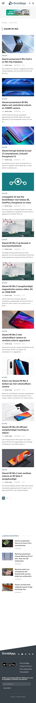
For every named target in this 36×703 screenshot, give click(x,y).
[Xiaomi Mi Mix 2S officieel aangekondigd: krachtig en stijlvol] (18, 412)
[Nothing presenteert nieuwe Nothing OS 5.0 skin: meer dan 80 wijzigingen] (7, 556)
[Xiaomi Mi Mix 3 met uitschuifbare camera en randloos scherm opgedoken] (18, 320)
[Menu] (3, 3)
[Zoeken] (33, 3)
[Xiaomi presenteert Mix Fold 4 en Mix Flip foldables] (18, 44)
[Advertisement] (18, 517)
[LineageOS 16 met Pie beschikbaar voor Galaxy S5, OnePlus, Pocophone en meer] (18, 182)
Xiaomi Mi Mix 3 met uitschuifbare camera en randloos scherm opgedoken (16, 337)
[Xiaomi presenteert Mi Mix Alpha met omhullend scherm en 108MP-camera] (18, 87)
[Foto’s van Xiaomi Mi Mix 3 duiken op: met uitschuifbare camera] (18, 366)
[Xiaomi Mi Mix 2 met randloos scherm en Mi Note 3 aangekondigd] (18, 458)
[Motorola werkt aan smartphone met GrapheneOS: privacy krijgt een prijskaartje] (7, 572)
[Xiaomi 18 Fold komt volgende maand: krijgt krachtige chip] (7, 587)
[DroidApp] (17, 3)
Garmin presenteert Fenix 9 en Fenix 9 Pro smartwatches (23, 543)
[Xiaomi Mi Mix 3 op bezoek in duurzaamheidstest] (18, 228)
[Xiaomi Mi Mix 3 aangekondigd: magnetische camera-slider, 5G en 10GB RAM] (18, 271)
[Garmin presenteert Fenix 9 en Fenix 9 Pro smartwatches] (7, 543)
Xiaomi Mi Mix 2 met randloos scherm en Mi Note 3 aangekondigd (16, 476)
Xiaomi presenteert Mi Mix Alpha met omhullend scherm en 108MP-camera (16, 105)
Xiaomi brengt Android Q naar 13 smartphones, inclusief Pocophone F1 (17, 153)
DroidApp (4, 22)
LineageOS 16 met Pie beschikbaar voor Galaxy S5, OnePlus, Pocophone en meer (16, 200)
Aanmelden (7, 688)
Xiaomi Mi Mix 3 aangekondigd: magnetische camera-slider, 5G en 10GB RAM (17, 289)
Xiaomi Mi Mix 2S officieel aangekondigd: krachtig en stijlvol (15, 430)
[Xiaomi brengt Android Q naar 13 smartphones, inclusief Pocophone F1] (18, 136)
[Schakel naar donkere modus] (29, 3)
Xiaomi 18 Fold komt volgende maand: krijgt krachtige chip (23, 587)
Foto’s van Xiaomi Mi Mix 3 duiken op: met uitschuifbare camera (16, 384)
